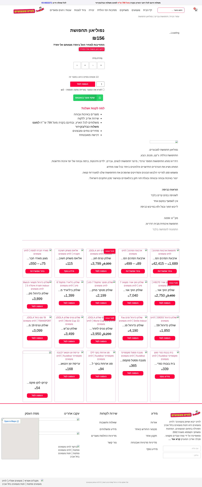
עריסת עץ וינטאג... (69, 363)
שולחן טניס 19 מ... (37, 325)
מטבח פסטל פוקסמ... (133, 360)
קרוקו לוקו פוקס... (37, 382)
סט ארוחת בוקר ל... (101, 363)
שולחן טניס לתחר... (101, 328)
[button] (88, 97)
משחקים (124, 10)
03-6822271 (46, 3)
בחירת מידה (97, 58)
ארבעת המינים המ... (165, 258)
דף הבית (147, 10)
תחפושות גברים (161, 16)
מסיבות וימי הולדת (107, 10)
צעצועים (136, 10)
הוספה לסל (82, 84)
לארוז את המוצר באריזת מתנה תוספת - (82, 90)
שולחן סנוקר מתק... (101, 290)
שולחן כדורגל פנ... (133, 325)
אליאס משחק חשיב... (69, 258)
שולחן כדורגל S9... (165, 325)
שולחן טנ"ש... (69, 328)
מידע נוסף (69, 271)
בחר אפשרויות (165, 271)
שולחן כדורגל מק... (37, 293)
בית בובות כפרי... (165, 363)
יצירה (91, 10)
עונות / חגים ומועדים (60, 10)
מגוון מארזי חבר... (37, 258)
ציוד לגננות (80, 10)
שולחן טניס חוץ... (101, 258)
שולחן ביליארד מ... (69, 290)
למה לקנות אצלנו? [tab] (92, 108)
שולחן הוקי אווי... (165, 290)
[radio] (101, 65)
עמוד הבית (174, 16)
